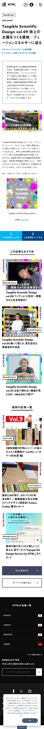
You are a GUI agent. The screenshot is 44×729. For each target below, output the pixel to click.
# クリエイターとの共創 (27, 53)
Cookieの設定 (22, 727)
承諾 (30, 720)
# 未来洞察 (27, 49)
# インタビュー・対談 (9, 53)
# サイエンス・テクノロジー (12, 49)
